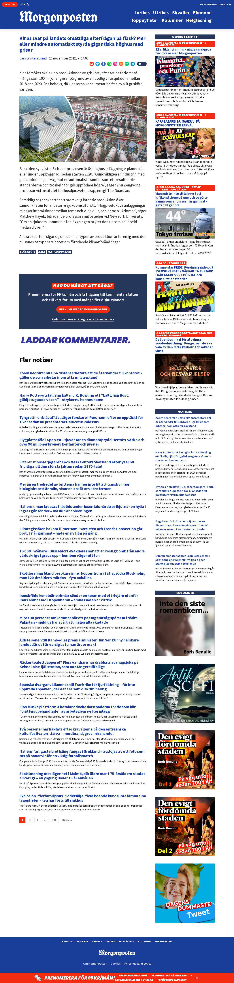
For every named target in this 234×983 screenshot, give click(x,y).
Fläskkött (27, 252)
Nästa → (67, 820)
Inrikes (110, 941)
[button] (24, 4)
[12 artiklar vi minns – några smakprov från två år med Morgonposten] (185, 85)
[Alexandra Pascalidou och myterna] (185, 921)
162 (54, 820)
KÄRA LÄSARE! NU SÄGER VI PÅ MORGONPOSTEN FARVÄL (177, 123)
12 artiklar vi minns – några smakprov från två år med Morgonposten (183, 51)
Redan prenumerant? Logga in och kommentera (83, 319)
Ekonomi (67, 941)
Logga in (225, 4)
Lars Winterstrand (33, 58)
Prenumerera (208, 4)
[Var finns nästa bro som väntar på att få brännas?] (185, 655)
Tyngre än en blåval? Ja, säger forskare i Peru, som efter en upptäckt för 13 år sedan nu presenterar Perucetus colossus (184, 491)
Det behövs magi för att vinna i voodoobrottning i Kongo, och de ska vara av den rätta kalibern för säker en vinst (184, 345)
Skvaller (82, 941)
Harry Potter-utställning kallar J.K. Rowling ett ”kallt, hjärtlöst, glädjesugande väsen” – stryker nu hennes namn (183, 456)
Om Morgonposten (95, 963)
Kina (41, 252)
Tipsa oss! (9, 4)
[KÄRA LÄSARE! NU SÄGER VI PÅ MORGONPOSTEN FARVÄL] (185, 157)
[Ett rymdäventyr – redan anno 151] (185, 721)
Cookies (116, 963)
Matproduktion (59, 252)
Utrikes (97, 941)
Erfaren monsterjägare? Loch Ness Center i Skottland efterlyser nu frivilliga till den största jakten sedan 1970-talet (182, 560)
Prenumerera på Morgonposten (83, 309)
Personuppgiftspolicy (137, 963)
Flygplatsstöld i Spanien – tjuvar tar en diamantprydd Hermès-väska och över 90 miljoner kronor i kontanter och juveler (181, 525)
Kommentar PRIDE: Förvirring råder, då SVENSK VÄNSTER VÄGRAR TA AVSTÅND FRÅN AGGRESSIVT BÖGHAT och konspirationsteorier (184, 273)
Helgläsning (126, 941)
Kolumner (144, 941)
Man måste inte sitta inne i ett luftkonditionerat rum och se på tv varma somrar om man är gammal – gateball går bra (181, 199)
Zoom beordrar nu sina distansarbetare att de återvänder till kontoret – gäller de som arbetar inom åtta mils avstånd (183, 422)
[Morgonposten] (68, 18)
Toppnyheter (163, 941)
